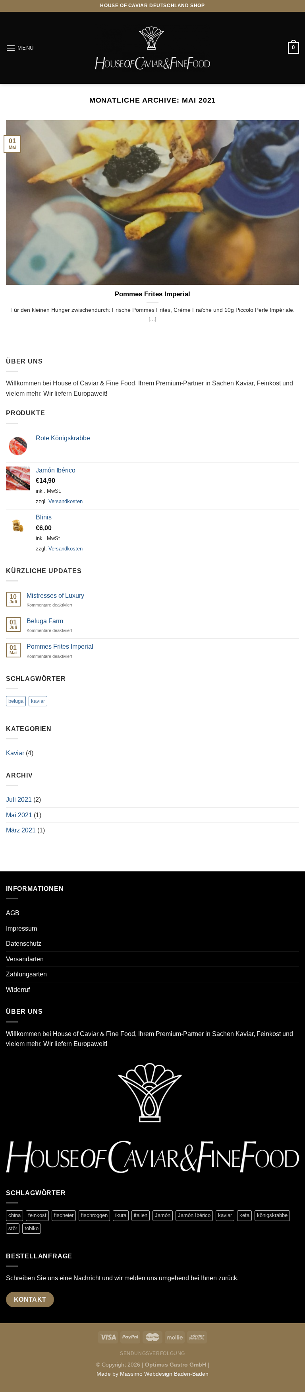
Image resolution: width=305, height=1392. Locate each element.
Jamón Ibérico (194, 1215)
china (14, 1215)
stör (12, 1228)
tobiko (32, 1228)
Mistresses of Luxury (55, 595)
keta (244, 1215)
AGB (12, 913)
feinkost (37, 1215)
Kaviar (15, 753)
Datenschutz (23, 943)
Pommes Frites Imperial (152, 294)
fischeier (63, 1215)
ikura (120, 1215)
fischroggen (94, 1215)
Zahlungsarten (26, 974)
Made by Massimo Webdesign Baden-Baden (152, 1374)
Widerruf (18, 989)
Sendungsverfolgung (152, 1353)
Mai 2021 (19, 815)
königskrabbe (272, 1215)
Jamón (162, 1215)
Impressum (21, 928)
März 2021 (21, 830)
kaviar (38, 701)
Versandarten (25, 959)
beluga (15, 701)
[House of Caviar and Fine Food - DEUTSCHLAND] (152, 48)
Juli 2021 (19, 799)
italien (140, 1215)
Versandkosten (65, 501)
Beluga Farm (45, 621)
